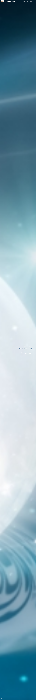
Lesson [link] (27, 1)
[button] (35, 1)
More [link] (31, 1)
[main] (25, 353)
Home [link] (20, 1)
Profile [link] (23, 1)
